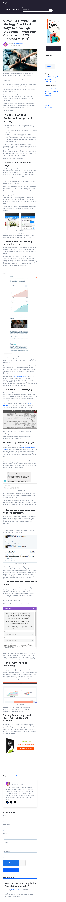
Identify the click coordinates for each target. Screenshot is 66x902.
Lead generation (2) (51, 81)
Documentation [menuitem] (49, 110)
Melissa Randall (18, 43)
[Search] (51, 10)
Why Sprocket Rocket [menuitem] (51, 91)
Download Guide (53, 48)
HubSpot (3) (48, 79)
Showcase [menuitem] (48, 96)
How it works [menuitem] (48, 93)
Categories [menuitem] (15, 9)
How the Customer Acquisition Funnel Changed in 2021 (21, 885)
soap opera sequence (19, 376)
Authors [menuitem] (7, 9)
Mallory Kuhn (15, 890)
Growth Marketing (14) (51, 77)
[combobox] (37, 9)
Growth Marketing (13, 776)
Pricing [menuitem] (47, 105)
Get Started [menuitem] (48, 103)
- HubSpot (18, 195)
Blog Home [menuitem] (6, 3)
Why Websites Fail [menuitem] (50, 89)
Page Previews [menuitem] (49, 107)
